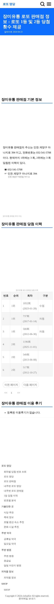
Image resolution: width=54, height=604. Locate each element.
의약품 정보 (7, 571)
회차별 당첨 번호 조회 (15, 472)
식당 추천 (9, 512)
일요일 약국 (10, 544)
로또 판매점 (10, 481)
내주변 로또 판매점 (13, 491)
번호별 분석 (10, 500)
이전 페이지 (11, 384)
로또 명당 (9, 4)
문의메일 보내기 (27, 598)
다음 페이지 (30, 384)
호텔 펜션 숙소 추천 (14, 522)
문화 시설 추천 (11, 527)
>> (18, 392)
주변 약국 (6, 533)
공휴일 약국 (10, 539)
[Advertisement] (27, 66)
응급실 (7, 561)
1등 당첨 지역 (11, 495)
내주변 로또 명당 (12, 486)
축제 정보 (9, 517)
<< (5, 392)
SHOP (4, 584)
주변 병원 (6, 550)
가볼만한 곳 (7, 506)
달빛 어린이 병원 (12, 565)
